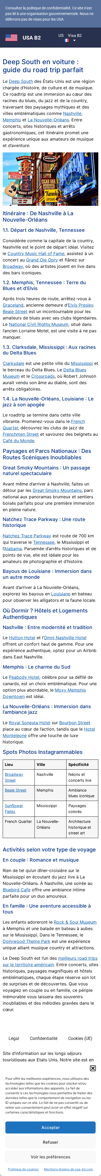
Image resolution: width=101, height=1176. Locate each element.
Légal (14, 1038)
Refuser (50, 1142)
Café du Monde (18, 440)
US (61, 35)
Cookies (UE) (80, 1038)
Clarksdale (13, 363)
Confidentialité (43, 1038)
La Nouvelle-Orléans (48, 119)
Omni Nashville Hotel (65, 637)
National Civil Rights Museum (38, 324)
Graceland (13, 305)
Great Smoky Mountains (57, 490)
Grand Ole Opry (42, 260)
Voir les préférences (50, 1156)
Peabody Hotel (24, 677)
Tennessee (43, 542)
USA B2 (32, 37)
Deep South (21, 81)
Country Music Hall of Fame (36, 253)
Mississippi (82, 363)
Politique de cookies (23, 1169)
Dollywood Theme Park (26, 941)
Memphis (12, 119)
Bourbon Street (74, 722)
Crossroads (43, 376)
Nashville (72, 113)
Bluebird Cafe (16, 889)
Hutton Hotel (22, 637)
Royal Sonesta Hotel (29, 722)
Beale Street (15, 311)
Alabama (13, 548)
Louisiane (60, 593)
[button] (93, 1068)
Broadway (13, 266)
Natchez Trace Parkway (27, 535)
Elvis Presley (80, 305)
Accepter (50, 1127)
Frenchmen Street (21, 434)
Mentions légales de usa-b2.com (68, 1169)
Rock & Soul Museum (75, 922)
